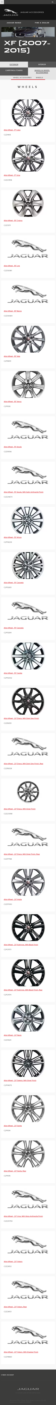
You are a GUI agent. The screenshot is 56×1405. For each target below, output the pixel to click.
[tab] (14, 64)
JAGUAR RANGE (14, 23)
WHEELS (39, 78)
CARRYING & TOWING (14, 70)
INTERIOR (42, 64)
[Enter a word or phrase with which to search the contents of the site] (53, 2)
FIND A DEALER (42, 23)
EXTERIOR (14, 64)
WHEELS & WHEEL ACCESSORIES (42, 71)
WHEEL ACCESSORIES (22, 78)
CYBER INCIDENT (7, 1375)
